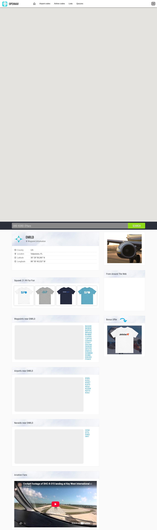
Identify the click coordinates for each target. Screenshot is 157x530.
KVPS (87, 384)
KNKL (87, 378)
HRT (87, 436)
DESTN (88, 349)
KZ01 (87, 380)
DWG (87, 434)
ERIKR (88, 359)
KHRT (87, 382)
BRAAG (88, 332)
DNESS (88, 351)
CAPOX (88, 339)
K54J (87, 393)
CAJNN (88, 337)
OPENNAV (13, 4)
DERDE (88, 347)
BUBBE (88, 334)
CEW (87, 430)
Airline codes (59, 4)
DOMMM (88, 353)
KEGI (87, 386)
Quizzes (79, 4)
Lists (71, 4)
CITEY (88, 343)
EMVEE (88, 357)
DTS (87, 432)
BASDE (88, 326)
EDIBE (88, 355)
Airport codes (44, 4)
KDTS (87, 391)
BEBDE (88, 328)
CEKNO (88, 341)
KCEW (88, 389)
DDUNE (88, 345)
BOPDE (88, 330)
